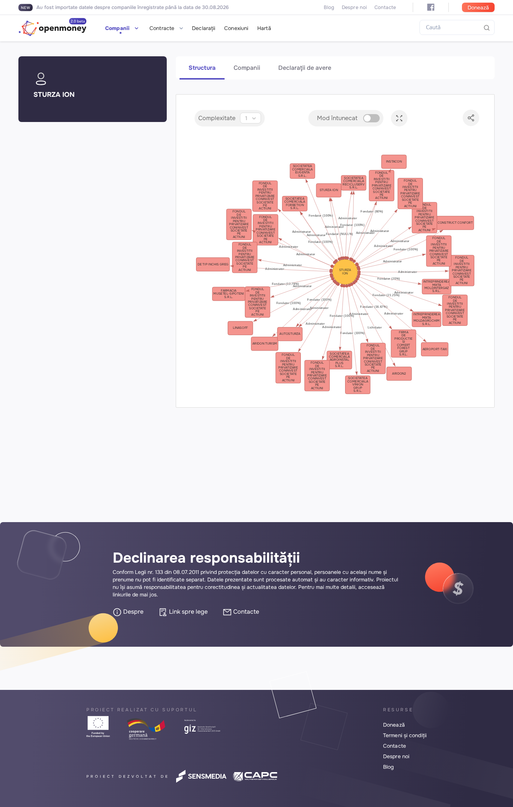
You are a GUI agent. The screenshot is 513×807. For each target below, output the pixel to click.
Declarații (203, 28)
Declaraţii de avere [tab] (304, 68)
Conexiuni (236, 28)
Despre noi (354, 7)
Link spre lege (187, 612)
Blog (329, 7)
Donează (478, 8)
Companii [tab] (247, 68)
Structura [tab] (202, 68)
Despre (132, 612)
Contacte (385, 7)
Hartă (264, 28)
